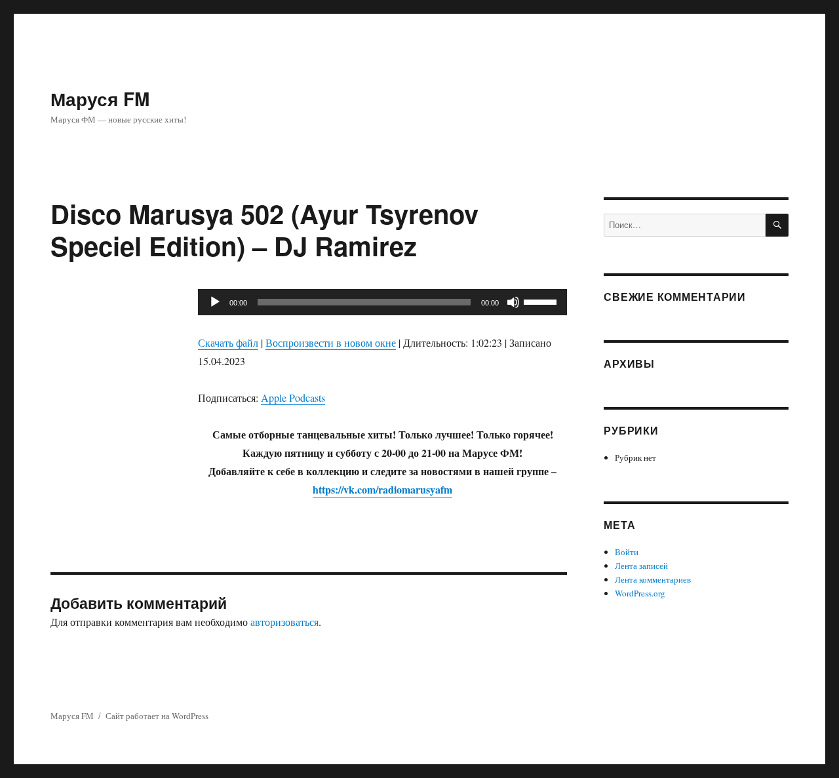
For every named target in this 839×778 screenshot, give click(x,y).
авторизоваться (284, 622)
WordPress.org (640, 593)
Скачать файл (228, 342)
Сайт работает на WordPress (157, 716)
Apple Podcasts (293, 397)
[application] (382, 302)
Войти (626, 552)
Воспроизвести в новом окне (330, 342)
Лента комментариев (653, 579)
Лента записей (641, 566)
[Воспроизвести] (215, 302)
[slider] (542, 301)
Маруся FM (99, 98)
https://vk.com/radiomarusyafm (382, 489)
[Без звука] (513, 302)
